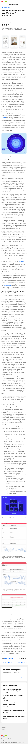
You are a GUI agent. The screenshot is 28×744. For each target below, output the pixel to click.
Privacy (9, 742)
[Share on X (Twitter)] (6, 25)
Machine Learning (5, 7)
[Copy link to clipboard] (8, 25)
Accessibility (14, 742)
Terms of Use (4, 742)
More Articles (20, 678)
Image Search (7, 285)
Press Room (3, 727)
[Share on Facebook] (4, 25)
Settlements (21, 742)
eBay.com (3, 725)
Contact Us (3, 731)
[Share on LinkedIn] (2, 25)
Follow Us (3, 729)
